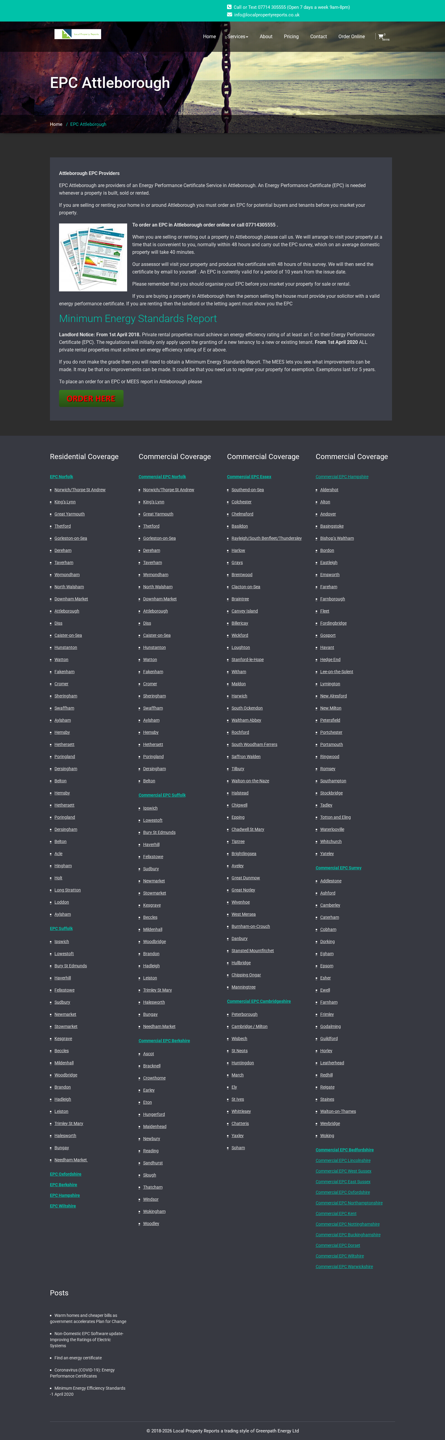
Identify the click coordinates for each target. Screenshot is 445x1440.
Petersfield (330, 720)
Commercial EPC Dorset (338, 1245)
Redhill (326, 1074)
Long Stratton (67, 890)
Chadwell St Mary (248, 829)
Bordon (327, 550)
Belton (60, 780)
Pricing (291, 36)
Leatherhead (332, 1062)
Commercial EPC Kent (336, 1213)
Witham (239, 671)
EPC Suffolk (61, 928)
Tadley (326, 805)
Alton (325, 501)
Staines (327, 1099)
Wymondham (67, 574)
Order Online (351, 36)
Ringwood (329, 756)
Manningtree (243, 987)
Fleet (324, 611)
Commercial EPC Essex (249, 476)
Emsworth (330, 574)
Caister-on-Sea (68, 635)
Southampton (333, 780)
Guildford (329, 1038)
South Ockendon (247, 708)
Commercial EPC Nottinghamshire (348, 1224)
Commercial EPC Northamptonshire (349, 1202)
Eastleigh (329, 562)
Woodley (151, 1223)
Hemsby (62, 732)
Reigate (327, 1087)
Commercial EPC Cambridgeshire (259, 1001)
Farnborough (332, 598)
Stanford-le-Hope (248, 659)
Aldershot (329, 489)
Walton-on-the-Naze (250, 780)
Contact (318, 36)
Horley (326, 1050)
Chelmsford (242, 514)
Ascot (148, 1053)
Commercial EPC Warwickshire (344, 1266)
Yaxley (238, 1135)
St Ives (238, 1099)
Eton (147, 1102)
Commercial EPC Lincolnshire (343, 1160)
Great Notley (243, 890)
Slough (149, 1175)
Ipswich (61, 941)
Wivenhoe (241, 902)
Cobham (328, 929)
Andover (328, 514)
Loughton (241, 647)
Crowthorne (154, 1078)
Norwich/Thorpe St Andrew (80, 489)
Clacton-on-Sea (246, 586)
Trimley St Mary (68, 1123)
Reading (151, 1150)
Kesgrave (63, 1038)
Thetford (62, 526)
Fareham (328, 586)
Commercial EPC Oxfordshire (343, 1192)
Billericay (240, 623)
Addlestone (330, 880)
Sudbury (62, 1002)
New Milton (330, 708)
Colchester (242, 501)
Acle (58, 853)
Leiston (61, 1111)
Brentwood (242, 574)
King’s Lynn (65, 501)
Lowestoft (64, 953)
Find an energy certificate (78, 1357)
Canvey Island (245, 611)
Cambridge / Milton (250, 1026)
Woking (327, 1135)
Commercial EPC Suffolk (162, 795)
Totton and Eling (335, 817)
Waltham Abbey (246, 720)
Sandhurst (153, 1162)
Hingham (63, 865)
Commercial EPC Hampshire (342, 476)
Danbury (240, 938)
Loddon (61, 902)
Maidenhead (154, 1126)
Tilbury (238, 768)
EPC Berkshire (63, 1184)
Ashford (327, 893)
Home (209, 36)
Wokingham (154, 1211)
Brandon (62, 1087)
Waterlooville (332, 829)
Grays (237, 562)
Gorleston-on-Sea (70, 538)
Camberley (330, 905)
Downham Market (71, 598)
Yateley (327, 853)
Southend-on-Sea (248, 489)
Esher (325, 977)
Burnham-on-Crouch (251, 926)
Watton (61, 659)
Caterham (329, 917)
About (266, 36)
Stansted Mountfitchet (253, 950)
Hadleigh (62, 1099)
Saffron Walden (246, 756)
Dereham (62, 550)
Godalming (330, 1026)
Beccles (61, 1050)
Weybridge (330, 1123)
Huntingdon (243, 1062)
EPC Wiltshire (63, 1205)
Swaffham (64, 708)
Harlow (238, 550)
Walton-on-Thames (338, 1111)
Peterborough (245, 1014)
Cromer (61, 683)
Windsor (151, 1199)
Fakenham (64, 671)
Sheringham (65, 695)
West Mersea (244, 914)
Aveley (238, 865)
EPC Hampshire (65, 1195)
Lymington (330, 683)
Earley (149, 1090)
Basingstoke (332, 526)
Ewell (325, 990)
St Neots (240, 1050)
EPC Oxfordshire (65, 1174)
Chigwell (239, 805)
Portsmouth (331, 744)
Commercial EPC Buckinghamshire (348, 1234)
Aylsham (62, 720)
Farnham (329, 1002)
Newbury (151, 1138)
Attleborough (66, 611)
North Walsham (69, 586)
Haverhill (62, 977)
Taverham (63, 562)
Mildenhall (64, 1062)
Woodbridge (65, 1074)
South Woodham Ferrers (254, 744)
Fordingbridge (333, 623)
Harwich (239, 695)
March (238, 1074)
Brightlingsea (244, 853)
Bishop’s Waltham (337, 538)
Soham (238, 1147)
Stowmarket (65, 1026)
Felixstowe (64, 990)
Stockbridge (331, 792)
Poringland (64, 756)
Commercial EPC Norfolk (162, 476)
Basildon (240, 526)
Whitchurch (331, 841)
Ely (234, 1087)
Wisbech (239, 1038)
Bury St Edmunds (70, 965)
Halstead (240, 792)
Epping (238, 817)
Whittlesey (241, 1111)
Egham (327, 953)
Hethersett (64, 744)
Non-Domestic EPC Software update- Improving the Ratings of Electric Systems (87, 1339)
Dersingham (65, 768)
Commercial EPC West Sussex (343, 1171)
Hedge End (330, 659)
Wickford (240, 635)
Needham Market (71, 1159)
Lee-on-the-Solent (336, 671)
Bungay (61, 1147)
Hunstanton (65, 647)
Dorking (327, 941)
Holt (58, 877)
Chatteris (240, 1123)
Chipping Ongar (246, 974)
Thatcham (153, 1187)
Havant (327, 647)
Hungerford (154, 1114)
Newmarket (65, 1014)
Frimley (327, 1014)
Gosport (328, 635)
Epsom (326, 965)
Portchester (331, 732)
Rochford (240, 732)
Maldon (239, 683)
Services (236, 36)
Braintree (240, 598)
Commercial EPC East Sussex (343, 1181)
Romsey (327, 768)
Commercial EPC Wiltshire (340, 1256)
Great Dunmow (246, 877)
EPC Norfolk (61, 476)
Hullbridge (241, 962)
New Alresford (333, 695)
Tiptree (238, 841)
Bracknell (151, 1065)
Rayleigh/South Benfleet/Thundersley (267, 538)
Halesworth (65, 1135)
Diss (58, 623)
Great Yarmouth (69, 514)
